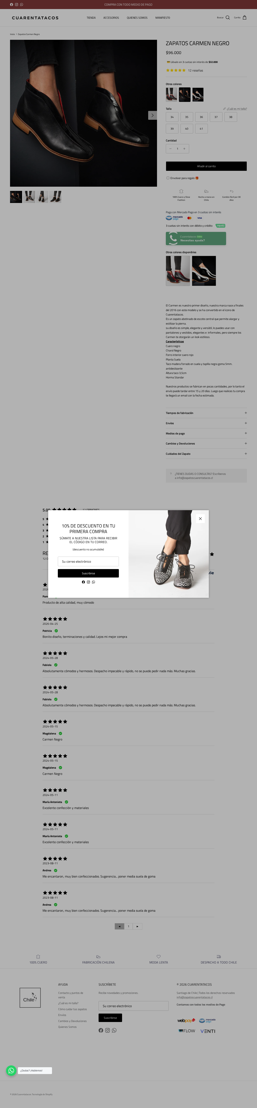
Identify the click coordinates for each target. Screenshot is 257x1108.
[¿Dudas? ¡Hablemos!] (11, 1070)
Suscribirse (88, 573)
